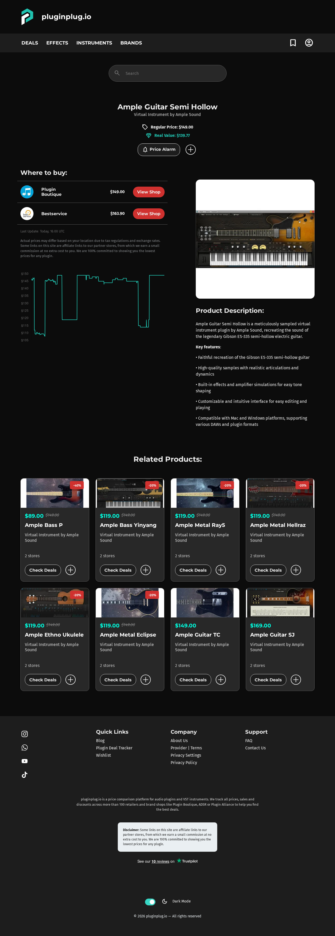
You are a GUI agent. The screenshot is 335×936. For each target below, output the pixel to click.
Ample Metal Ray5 (200, 525)
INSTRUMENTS (94, 43)
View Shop (148, 192)
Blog (100, 740)
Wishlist (103, 755)
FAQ (248, 740)
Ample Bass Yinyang (128, 525)
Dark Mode (176, 901)
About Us (179, 740)
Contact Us (255, 747)
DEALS (29, 43)
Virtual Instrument (151, 114)
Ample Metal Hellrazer (280, 525)
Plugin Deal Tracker (114, 747)
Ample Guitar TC (197, 635)
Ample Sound (188, 114)
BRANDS (131, 43)
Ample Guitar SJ (272, 635)
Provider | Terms (186, 747)
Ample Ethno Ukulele (54, 635)
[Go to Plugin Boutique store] (28, 191)
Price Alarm (159, 149)
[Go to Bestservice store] (28, 213)
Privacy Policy (184, 762)
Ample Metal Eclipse (128, 635)
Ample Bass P (44, 525)
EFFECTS (57, 43)
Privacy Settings (186, 755)
